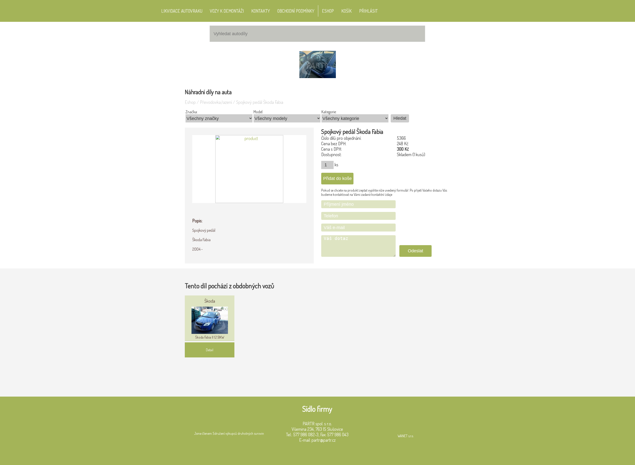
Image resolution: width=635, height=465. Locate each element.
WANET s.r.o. (406, 436)
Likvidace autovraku (181, 11)
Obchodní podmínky (295, 11)
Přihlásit (368, 11)
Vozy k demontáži (227, 11)
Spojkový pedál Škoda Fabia (259, 102)
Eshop (328, 11)
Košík (346, 11)
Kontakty (260, 11)
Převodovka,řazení (216, 102)
